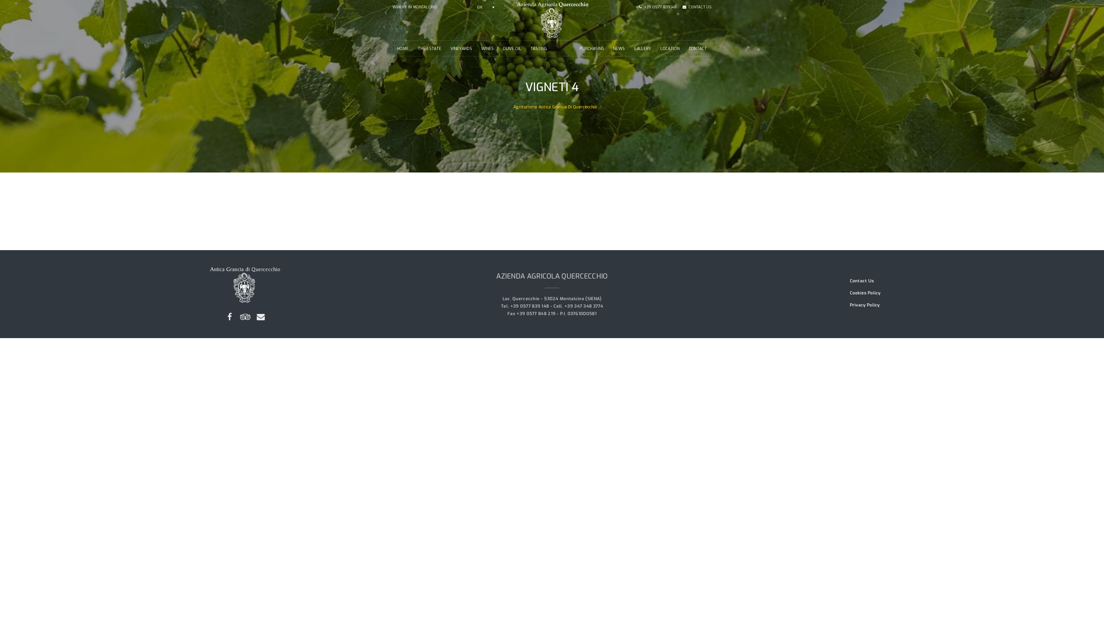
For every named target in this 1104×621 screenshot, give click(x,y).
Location (669, 48)
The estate (429, 48)
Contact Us (862, 281)
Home (403, 48)
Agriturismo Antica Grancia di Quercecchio (555, 107)
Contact (698, 48)
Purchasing (592, 48)
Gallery (642, 48)
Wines (487, 48)
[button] (485, 7)
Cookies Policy (865, 293)
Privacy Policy (865, 305)
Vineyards (461, 48)
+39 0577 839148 (660, 7)
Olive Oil (512, 48)
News (619, 48)
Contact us (700, 7)
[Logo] (552, 19)
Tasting (538, 48)
